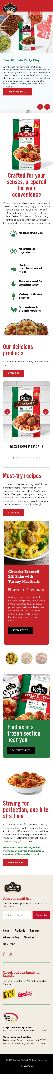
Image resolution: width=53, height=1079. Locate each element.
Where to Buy (11, 937)
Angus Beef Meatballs (26, 447)
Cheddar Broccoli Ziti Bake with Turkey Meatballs (24, 577)
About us (29, 937)
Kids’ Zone (9, 944)
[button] (47, 6)
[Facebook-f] (4, 954)
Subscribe (41, 915)
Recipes (35, 931)
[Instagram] (10, 954)
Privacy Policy (26, 1066)
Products (19, 931)
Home (6, 931)
